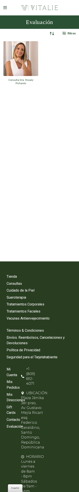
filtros (72, 33)
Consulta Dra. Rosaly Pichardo (20, 81)
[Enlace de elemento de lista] (39, 276)
